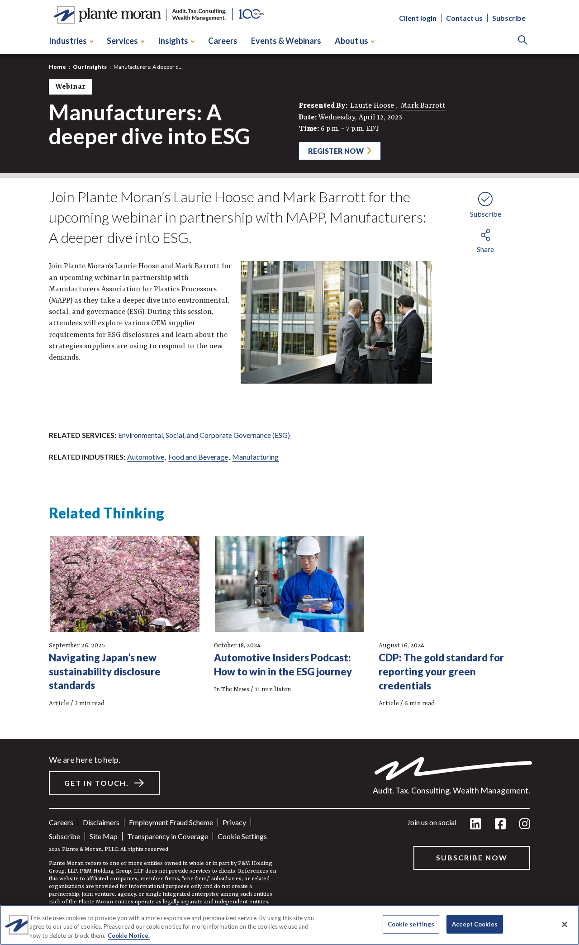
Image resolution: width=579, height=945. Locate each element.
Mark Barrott (423, 106)
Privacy (234, 822)
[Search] (522, 41)
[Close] (564, 924)
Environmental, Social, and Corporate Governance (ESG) (204, 435)
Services (122, 41)
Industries (68, 41)
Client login (418, 18)
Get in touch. (96, 783)
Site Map (104, 836)
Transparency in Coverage (167, 836)
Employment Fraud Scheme (171, 822)
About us (351, 41)
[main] (289, 472)
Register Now (336, 151)
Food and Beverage (198, 456)
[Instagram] (524, 824)
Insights (173, 41)
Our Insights (90, 66)
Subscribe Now (472, 857)
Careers (222, 41)
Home (57, 66)
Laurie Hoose (372, 106)
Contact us (464, 18)
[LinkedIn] (475, 824)
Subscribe (509, 18)
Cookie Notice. (129, 935)
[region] (289, 925)
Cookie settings (242, 836)
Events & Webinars (286, 41)
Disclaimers (101, 822)
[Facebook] (500, 824)
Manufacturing (255, 456)
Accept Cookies (475, 923)
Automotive (145, 456)
